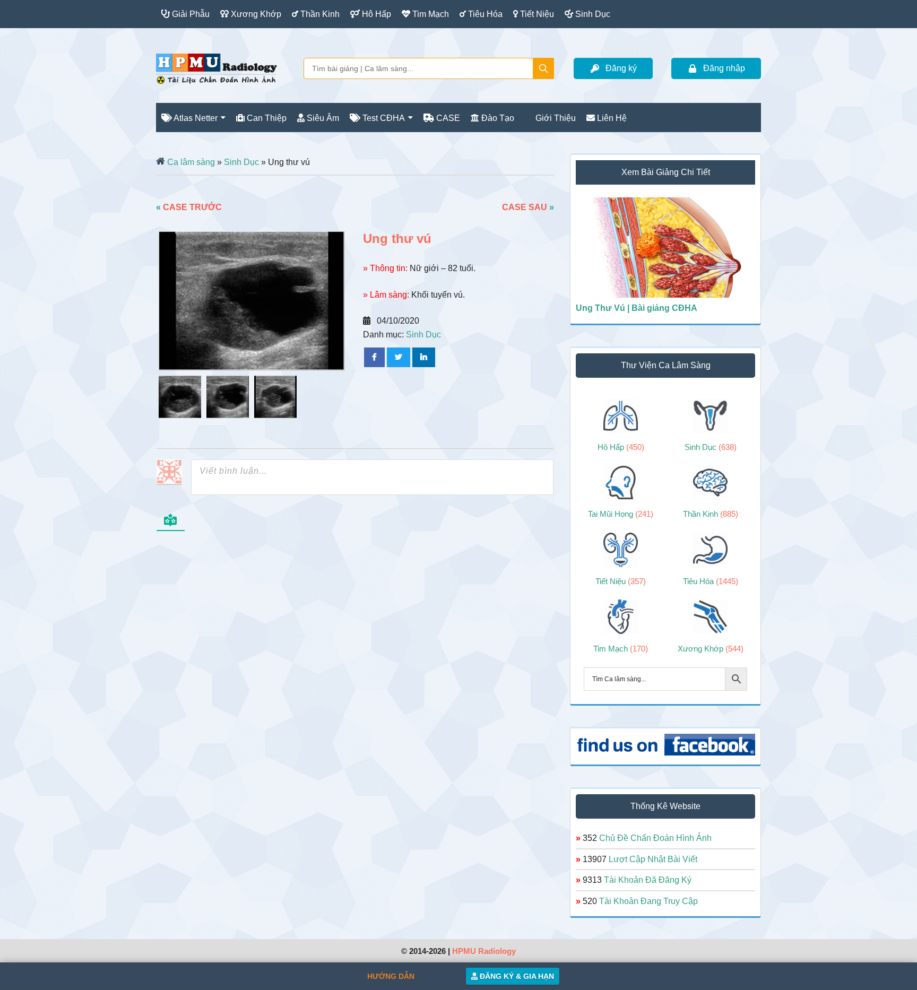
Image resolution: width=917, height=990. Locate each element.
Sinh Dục (241, 162)
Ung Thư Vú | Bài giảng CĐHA (636, 307)
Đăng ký (621, 68)
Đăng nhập (724, 68)
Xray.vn (216, 68)
